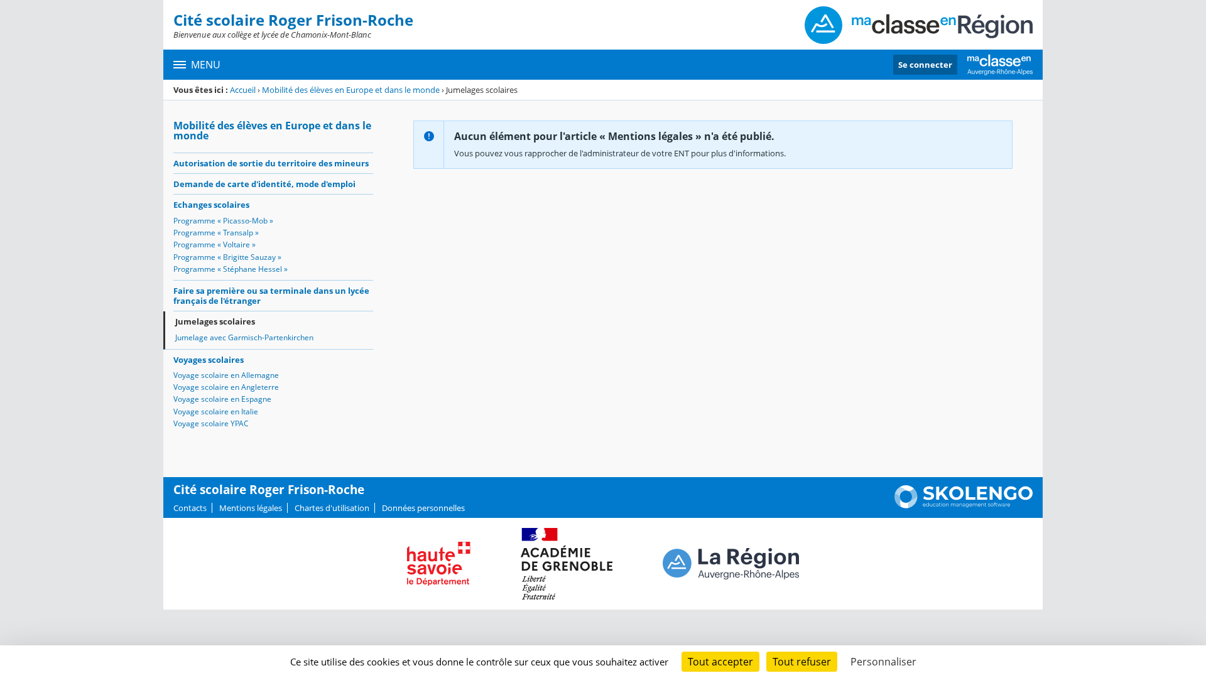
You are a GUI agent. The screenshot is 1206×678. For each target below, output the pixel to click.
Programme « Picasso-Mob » (223, 220)
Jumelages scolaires (215, 321)
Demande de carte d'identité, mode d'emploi (264, 184)
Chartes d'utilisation (332, 508)
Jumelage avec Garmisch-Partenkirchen (244, 337)
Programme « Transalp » (216, 232)
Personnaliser (883, 662)
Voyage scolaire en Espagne (222, 399)
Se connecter (925, 64)
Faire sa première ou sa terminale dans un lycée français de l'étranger (271, 295)
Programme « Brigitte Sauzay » (227, 257)
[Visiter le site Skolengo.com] (963, 505)
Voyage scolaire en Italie (215, 411)
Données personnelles (423, 508)
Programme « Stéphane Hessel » (230, 269)
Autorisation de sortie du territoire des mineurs (271, 163)
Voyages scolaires (208, 359)
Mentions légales (250, 508)
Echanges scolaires (211, 204)
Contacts (190, 508)
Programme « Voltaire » (214, 244)
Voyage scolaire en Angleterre (226, 387)
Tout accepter (720, 662)
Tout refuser (802, 662)
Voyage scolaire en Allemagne (226, 375)
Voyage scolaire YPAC (211, 423)
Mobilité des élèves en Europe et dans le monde (351, 89)
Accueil (243, 89)
